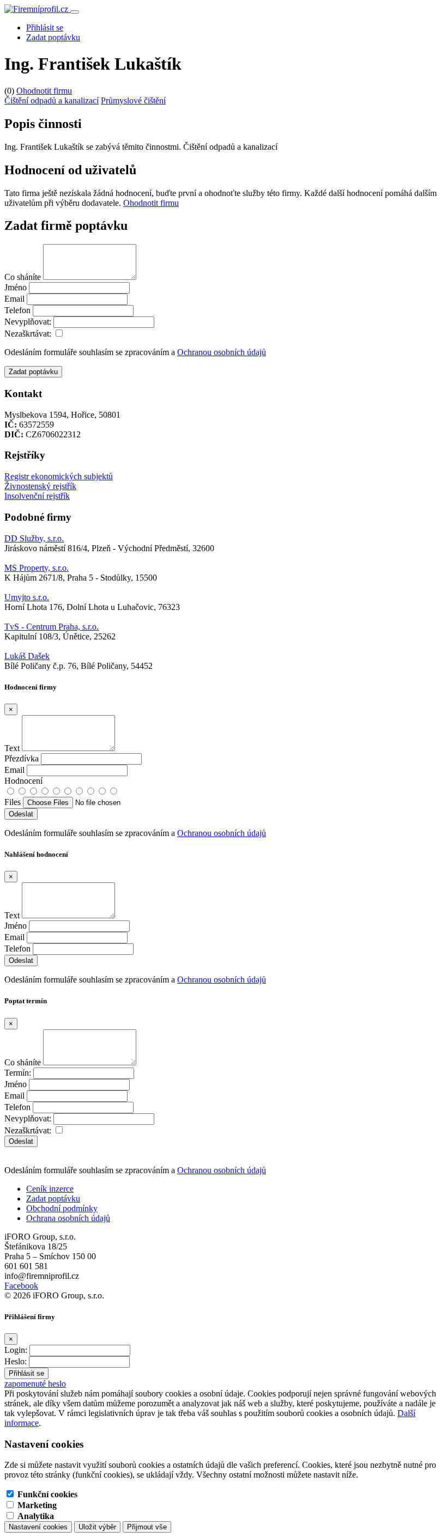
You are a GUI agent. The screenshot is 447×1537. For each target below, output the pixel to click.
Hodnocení (23, 780)
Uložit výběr (97, 1527)
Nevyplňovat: (27, 321)
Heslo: (15, 1361)
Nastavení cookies (38, 1527)
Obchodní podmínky (62, 1208)
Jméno (15, 287)
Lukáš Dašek (27, 656)
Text (12, 748)
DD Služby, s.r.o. (34, 538)
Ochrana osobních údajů (68, 1218)
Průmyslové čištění (133, 100)
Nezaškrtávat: (27, 333)
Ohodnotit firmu (44, 90)
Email (14, 298)
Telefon (17, 310)
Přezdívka (21, 758)
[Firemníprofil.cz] (37, 9)
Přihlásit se (44, 27)
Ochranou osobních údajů (221, 352)
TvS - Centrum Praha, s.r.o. (51, 626)
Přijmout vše (147, 1527)
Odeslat (21, 1141)
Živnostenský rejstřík (40, 486)
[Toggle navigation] (74, 12)
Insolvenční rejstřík (37, 496)
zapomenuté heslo (35, 1383)
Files (12, 802)
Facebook (21, 1285)
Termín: (17, 1072)
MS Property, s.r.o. (36, 567)
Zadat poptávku (53, 37)
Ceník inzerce (50, 1188)
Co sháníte (22, 277)
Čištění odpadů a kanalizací (51, 100)
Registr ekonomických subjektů (58, 476)
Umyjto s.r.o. (26, 597)
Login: (15, 1350)
